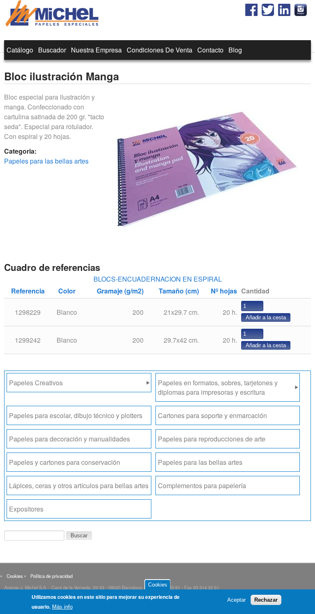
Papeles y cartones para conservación (64, 462)
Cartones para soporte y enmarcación (212, 415)
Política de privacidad (51, 576)
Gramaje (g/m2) (120, 291)
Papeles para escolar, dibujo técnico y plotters (75, 415)
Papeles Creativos (36, 382)
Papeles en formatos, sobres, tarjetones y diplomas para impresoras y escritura (218, 387)
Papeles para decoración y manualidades (69, 438)
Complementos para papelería (202, 485)
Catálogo (20, 50)
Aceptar (236, 600)
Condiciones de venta (159, 50)
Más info (62, 607)
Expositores (26, 509)
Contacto (210, 50)
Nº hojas (224, 291)
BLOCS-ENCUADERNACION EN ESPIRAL (158, 279)
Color (66, 291)
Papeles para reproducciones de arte (211, 438)
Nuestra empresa (96, 50)
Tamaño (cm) (179, 291)
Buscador (52, 50)
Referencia (28, 291)
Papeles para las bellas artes (46, 161)
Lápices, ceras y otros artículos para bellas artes (78, 485)
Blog (235, 50)
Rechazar (266, 600)
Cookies (15, 576)
